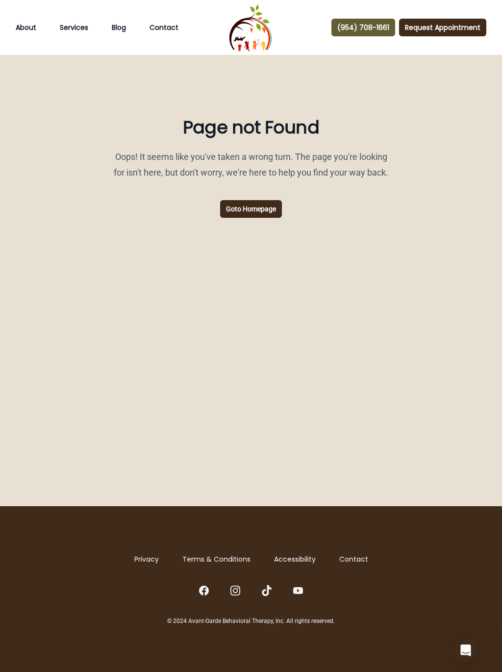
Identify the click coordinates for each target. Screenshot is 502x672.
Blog (119, 27)
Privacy (146, 559)
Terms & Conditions (216, 559)
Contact (164, 27)
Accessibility (295, 559)
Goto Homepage (251, 209)
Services (74, 27)
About (26, 27)
